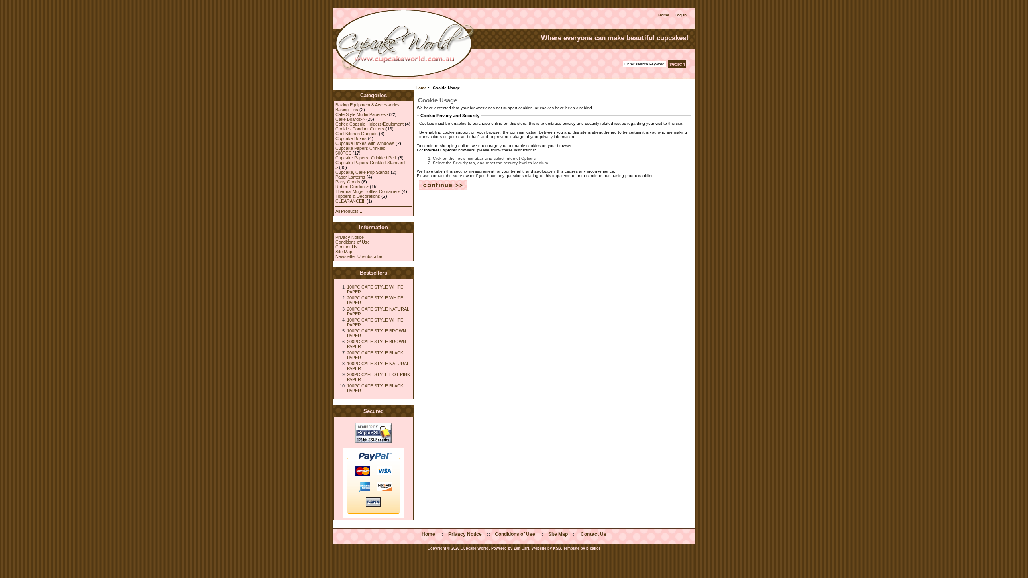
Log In (681, 15)
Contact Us (346, 246)
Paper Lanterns (350, 177)
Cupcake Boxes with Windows (364, 143)
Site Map (343, 251)
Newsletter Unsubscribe (358, 256)
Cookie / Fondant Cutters (359, 128)
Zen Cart (521, 548)
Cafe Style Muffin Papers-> (361, 114)
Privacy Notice (349, 237)
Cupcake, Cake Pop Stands (362, 172)
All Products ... (349, 211)
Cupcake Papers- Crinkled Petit (366, 157)
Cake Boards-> (350, 119)
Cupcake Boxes (351, 138)
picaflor (593, 548)
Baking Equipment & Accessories (367, 104)
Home (663, 15)
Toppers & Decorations (357, 196)
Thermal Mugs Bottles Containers (367, 191)
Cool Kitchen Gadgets (356, 133)
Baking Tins (346, 109)
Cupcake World (475, 548)
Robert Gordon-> (352, 186)
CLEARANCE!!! (350, 201)
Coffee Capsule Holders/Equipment (369, 124)
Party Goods (347, 181)
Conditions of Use (352, 242)
